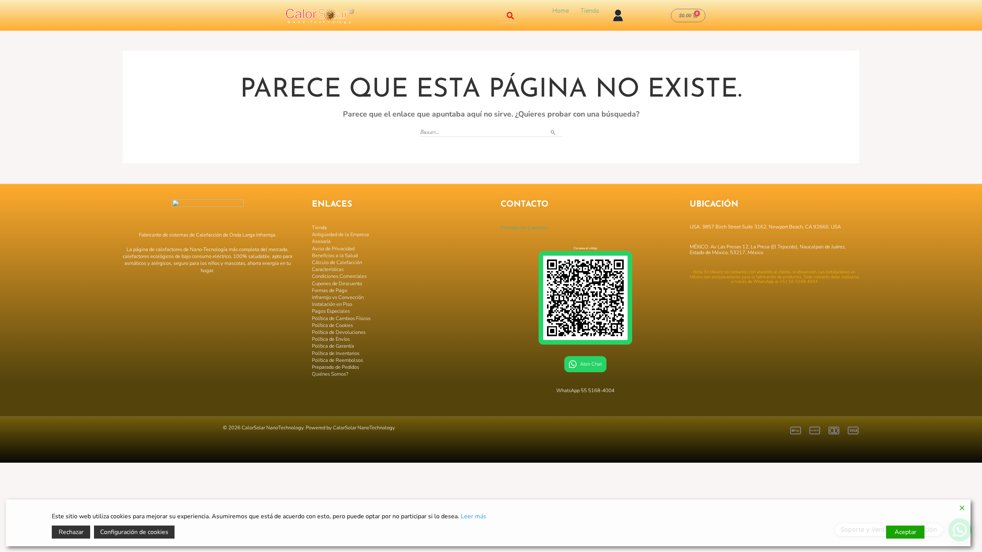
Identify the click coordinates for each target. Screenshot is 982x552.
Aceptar (905, 532)
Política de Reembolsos (337, 360)
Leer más (473, 516)
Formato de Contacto (524, 227)
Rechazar (71, 532)
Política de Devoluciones (339, 332)
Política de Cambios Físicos (341, 318)
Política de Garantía (333, 346)
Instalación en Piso (332, 304)
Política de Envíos (331, 339)
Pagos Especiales (331, 311)
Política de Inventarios (335, 353)
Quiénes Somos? (330, 374)
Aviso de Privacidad (333, 248)
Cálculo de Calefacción (337, 262)
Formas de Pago (329, 290)
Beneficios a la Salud (335, 255)
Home (560, 11)
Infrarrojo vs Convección (338, 297)
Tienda (589, 11)
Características (328, 269)
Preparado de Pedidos (335, 367)
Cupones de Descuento (337, 283)
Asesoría (321, 241)
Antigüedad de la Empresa (340, 234)
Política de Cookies (332, 325)
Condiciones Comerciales (339, 276)
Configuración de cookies (134, 532)
